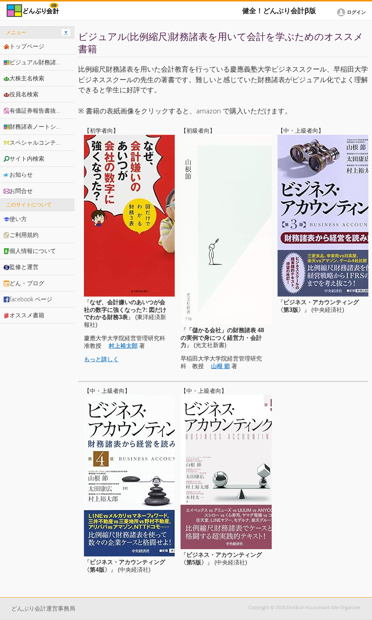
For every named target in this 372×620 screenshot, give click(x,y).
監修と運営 (24, 267)
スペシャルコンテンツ (38, 142)
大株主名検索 (26, 78)
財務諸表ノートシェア (38, 126)
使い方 (18, 219)
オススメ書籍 (26, 315)
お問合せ (21, 191)
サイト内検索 (26, 158)
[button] (352, 12)
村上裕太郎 (123, 346)
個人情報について (32, 251)
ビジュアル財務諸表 (35, 62)
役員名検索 (24, 94)
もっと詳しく (101, 359)
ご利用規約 (24, 235)
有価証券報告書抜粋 (35, 110)
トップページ (26, 46)
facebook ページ (30, 299)
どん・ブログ (26, 283)
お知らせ (21, 174)
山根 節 (220, 366)
